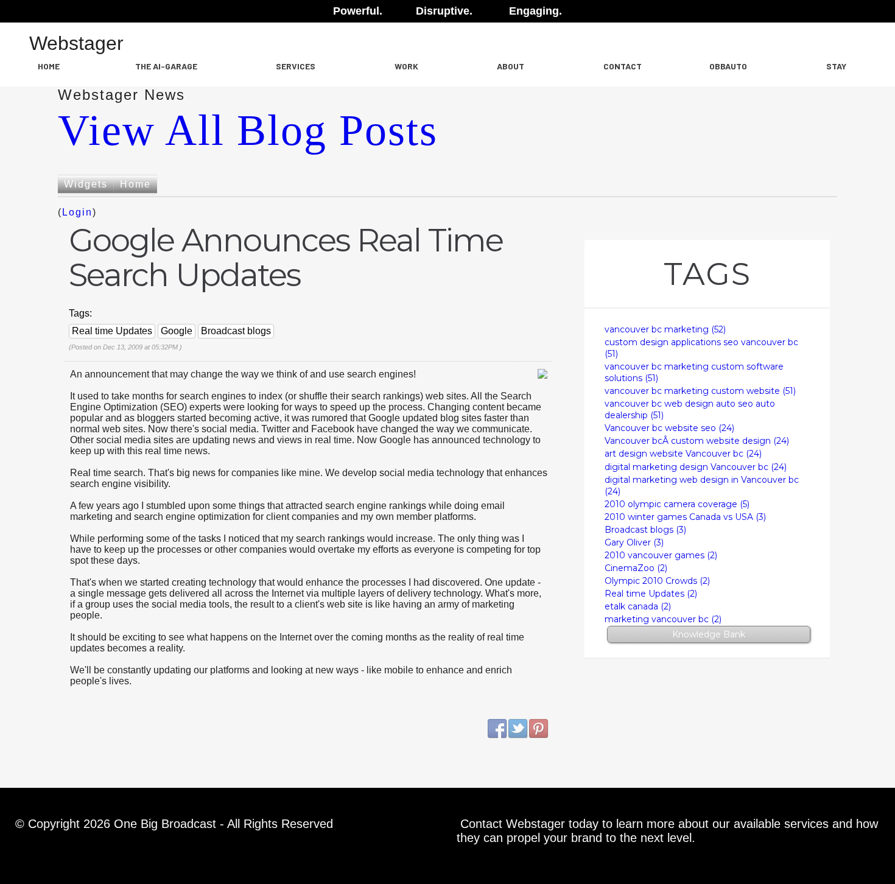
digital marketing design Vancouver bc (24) (696, 466)
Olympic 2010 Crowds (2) (657, 580)
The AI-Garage (166, 66)
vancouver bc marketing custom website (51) (700, 390)
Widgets (86, 184)
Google (176, 331)
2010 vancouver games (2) (661, 555)
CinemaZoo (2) (636, 568)
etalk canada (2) (638, 606)
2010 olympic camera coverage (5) (677, 504)
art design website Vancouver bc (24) (683, 453)
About (510, 66)
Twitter (518, 728)
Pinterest (539, 728)
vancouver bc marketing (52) (665, 329)
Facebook (497, 728)
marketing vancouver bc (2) (663, 619)
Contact (622, 66)
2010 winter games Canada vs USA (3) (685, 516)
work (406, 66)
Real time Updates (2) (651, 593)
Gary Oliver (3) (634, 542)
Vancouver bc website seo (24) (669, 428)
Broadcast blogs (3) (645, 529)
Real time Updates (112, 331)
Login (77, 212)
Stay (836, 66)
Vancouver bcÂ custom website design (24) (697, 440)
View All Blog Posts (248, 130)
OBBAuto (728, 66)
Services (295, 66)
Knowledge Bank (708, 634)
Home (49, 66)
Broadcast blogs (236, 331)
